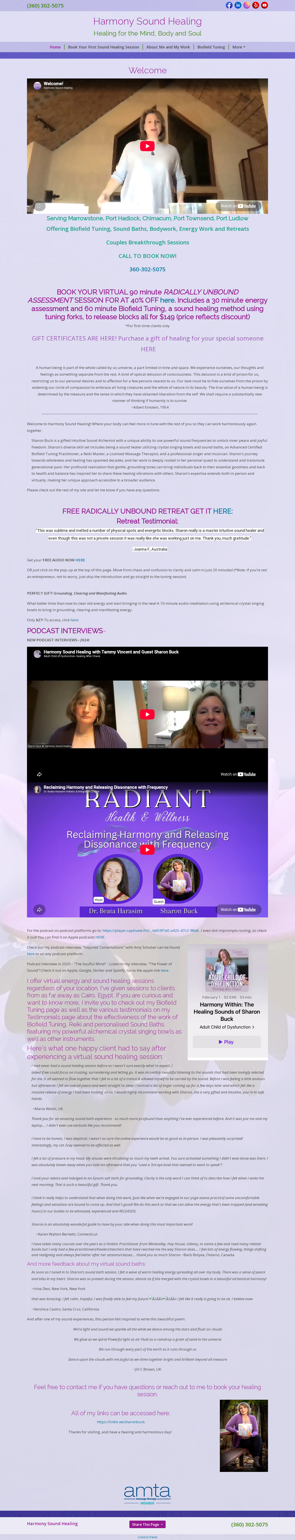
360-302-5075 (147, 269)
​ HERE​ (100, 937)
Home (55, 47)
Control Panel (147, 1537)
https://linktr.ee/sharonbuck (121, 1421)
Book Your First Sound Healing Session (103, 47)
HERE (80, 560)
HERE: (223, 511)
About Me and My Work (168, 47)
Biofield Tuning (211, 47)
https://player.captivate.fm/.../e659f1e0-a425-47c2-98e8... (152, 930)
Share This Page (146, 1524)
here (167, 300)
